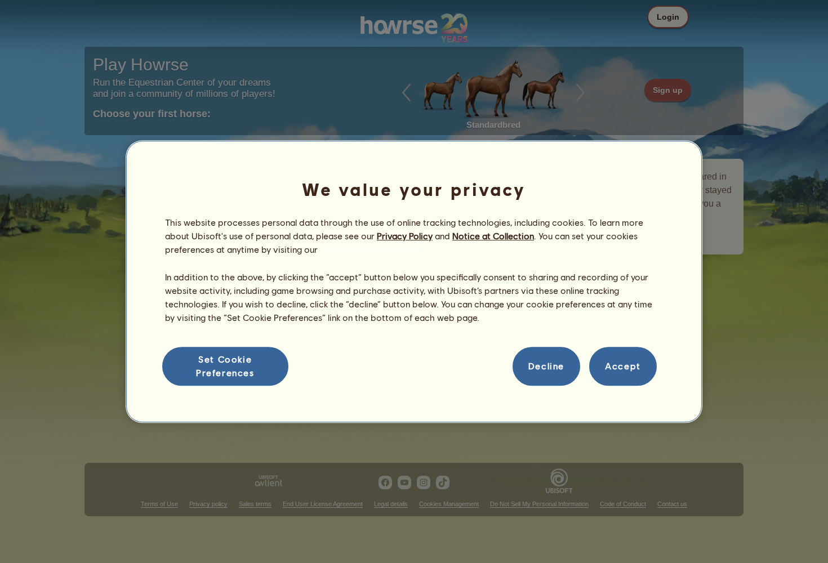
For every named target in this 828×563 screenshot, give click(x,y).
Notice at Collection (493, 235)
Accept (623, 366)
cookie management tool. (371, 249)
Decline (546, 366)
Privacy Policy (405, 235)
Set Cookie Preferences (225, 366)
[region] (414, 281)
